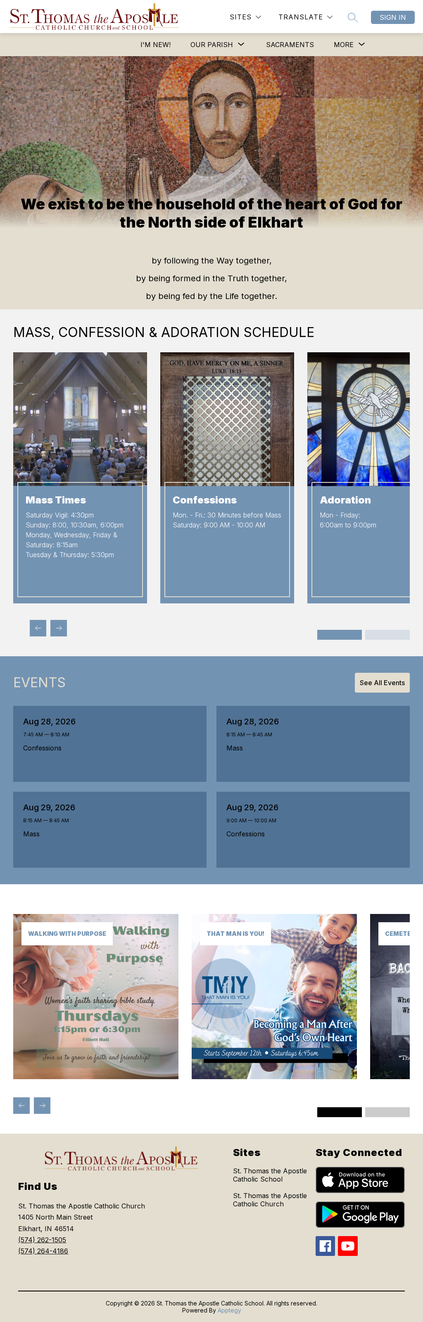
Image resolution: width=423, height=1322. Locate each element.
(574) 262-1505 (42, 1240)
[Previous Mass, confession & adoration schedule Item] (38, 628)
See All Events (382, 683)
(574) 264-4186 (43, 1251)
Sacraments (290, 44)
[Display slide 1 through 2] (339, 635)
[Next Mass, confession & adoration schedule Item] (58, 628)
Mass (236, 748)
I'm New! (155, 44)
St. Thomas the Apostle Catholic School (270, 1175)
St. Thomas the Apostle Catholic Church (270, 1199)
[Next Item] (42, 1105)
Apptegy (229, 1310)
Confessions (44, 748)
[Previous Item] (21, 1105)
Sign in (393, 17)
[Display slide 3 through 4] (387, 635)
